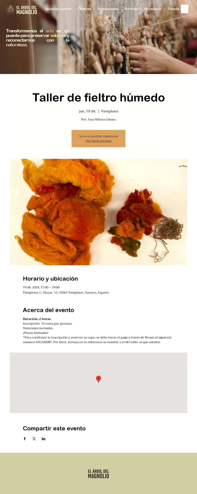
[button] (181, 9)
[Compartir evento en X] (34, 438)
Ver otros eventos (98, 141)
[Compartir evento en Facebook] (25, 438)
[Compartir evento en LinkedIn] (43, 438)
